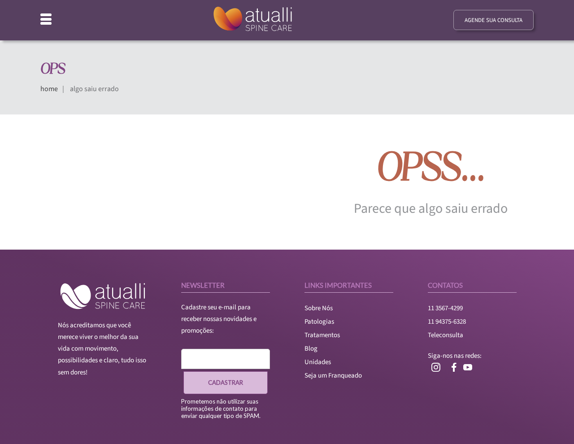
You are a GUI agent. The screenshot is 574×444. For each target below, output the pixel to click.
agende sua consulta (493, 20)
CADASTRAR (225, 382)
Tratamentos (322, 335)
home (49, 89)
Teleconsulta (445, 335)
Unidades (317, 362)
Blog (310, 348)
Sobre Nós (318, 308)
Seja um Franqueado (333, 375)
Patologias (319, 321)
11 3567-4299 (445, 308)
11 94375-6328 (447, 321)
